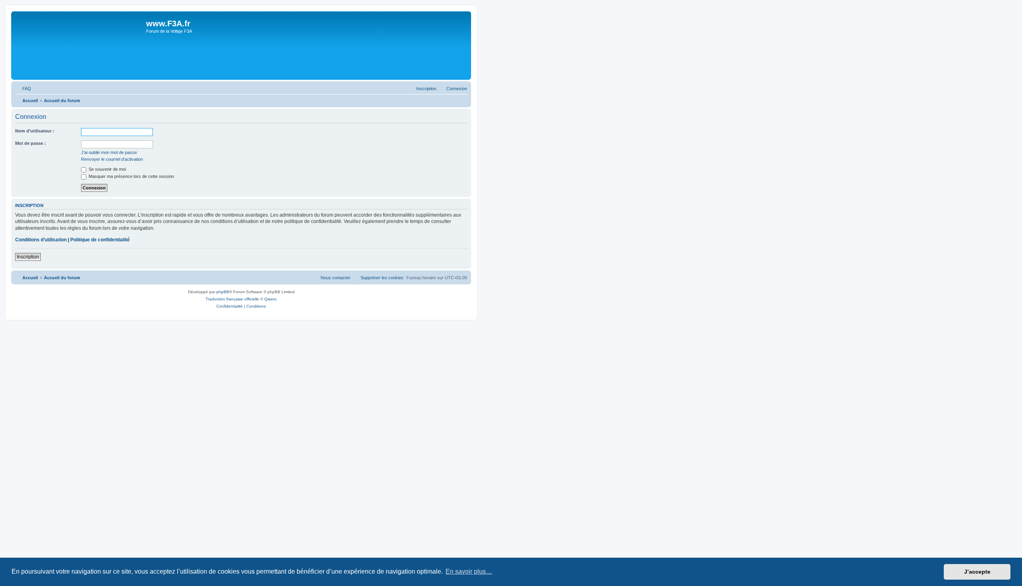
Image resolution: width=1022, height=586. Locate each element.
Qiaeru (270, 299)
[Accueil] (79, 45)
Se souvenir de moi (106, 169)
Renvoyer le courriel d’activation (112, 159)
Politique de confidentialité (100, 240)
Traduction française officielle (232, 299)
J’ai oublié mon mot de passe (109, 152)
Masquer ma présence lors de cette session (130, 176)
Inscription (28, 257)
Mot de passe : (30, 143)
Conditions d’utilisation (41, 240)
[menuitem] (23, 88)
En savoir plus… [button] (469, 571)
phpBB (222, 292)
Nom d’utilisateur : (34, 130)
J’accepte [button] (977, 571)
